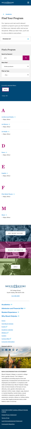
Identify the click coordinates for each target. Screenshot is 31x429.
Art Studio (4, 131)
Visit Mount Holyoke (7, 324)
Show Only (4, 62)
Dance (3, 152)
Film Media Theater (7, 194)
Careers (4, 335)
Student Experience (9, 312)
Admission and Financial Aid (12, 308)
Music (3, 215)
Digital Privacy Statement (9, 415)
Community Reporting (8, 424)
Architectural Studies (8, 117)
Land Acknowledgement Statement (12, 421)
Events (4, 326)
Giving (3, 320)
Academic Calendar (7, 330)
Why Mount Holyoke (9, 316)
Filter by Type (5, 71)
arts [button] (5, 89)
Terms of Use (5, 418)
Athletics (4, 333)
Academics (9, 14)
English (4, 173)
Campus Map (5, 339)
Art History (5, 124)
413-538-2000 (15, 296)
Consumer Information (8, 341)
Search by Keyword (7, 54)
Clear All (5, 96)
